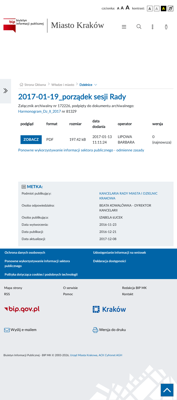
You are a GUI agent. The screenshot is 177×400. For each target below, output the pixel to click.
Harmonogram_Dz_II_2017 (39, 111)
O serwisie (70, 288)
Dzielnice (86, 85)
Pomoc (68, 294)
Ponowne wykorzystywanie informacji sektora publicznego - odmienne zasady (81, 150)
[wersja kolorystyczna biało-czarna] (157, 9)
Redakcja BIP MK (134, 288)
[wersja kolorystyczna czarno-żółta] (164, 9)
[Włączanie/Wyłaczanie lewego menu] (5, 91)
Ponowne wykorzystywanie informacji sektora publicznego (37, 264)
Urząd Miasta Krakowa (83, 355)
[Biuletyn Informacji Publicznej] (44, 312)
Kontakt (127, 294)
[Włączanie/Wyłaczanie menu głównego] (124, 27)
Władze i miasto (62, 85)
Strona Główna (35, 85)
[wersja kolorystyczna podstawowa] (150, 9)
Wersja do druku (112, 330)
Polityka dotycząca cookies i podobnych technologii (41, 274)
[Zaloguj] (167, 27)
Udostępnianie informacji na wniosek (119, 252)
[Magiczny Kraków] (133, 312)
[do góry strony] (167, 390)
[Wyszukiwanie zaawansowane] (139, 26)
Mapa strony (13, 288)
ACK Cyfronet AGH (110, 355)
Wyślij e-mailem (23, 330)
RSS (7, 294)
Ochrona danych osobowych (25, 252)
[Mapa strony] (153, 27)
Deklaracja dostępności (109, 261)
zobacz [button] (33, 139)
